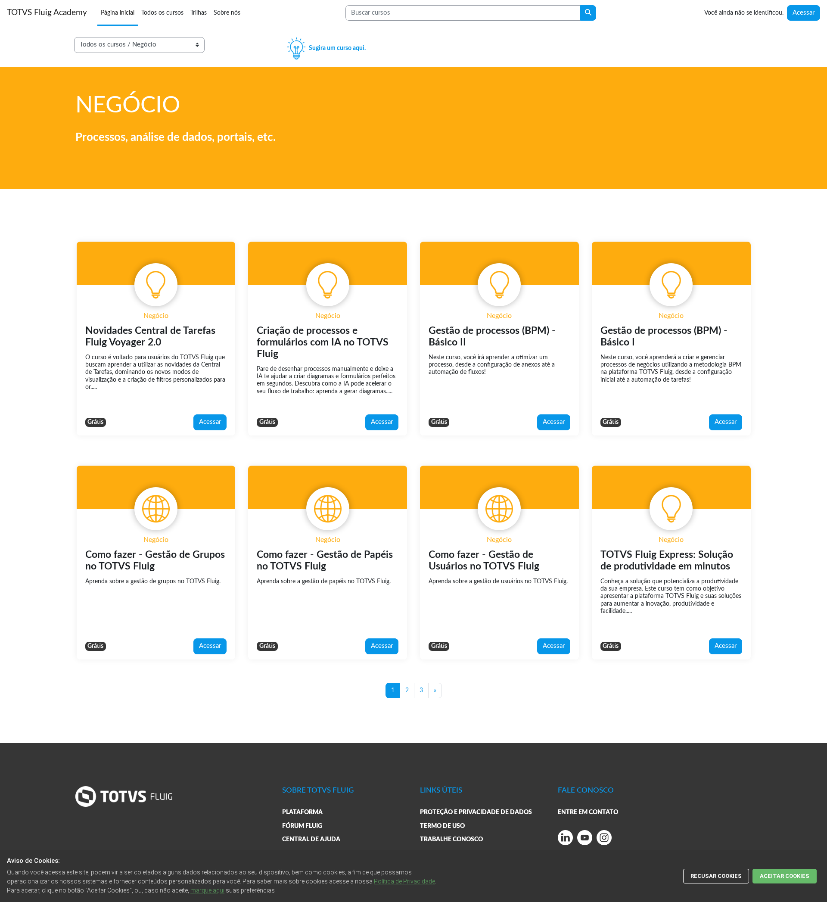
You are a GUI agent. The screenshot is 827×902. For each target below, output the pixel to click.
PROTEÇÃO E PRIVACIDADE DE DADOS (476, 812)
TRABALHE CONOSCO (451, 839)
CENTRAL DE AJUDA (311, 839)
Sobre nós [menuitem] (227, 12)
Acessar (804, 12)
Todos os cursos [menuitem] (162, 12)
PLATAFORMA (302, 812)
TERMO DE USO (442, 826)
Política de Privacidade (404, 881)
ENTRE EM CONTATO (588, 812)
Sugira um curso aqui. (337, 48)
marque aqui (207, 890)
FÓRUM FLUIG (302, 826)
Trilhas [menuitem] (198, 12)
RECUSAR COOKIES (716, 876)
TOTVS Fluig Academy (47, 13)
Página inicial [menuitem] (117, 12)
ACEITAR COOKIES (784, 876)
